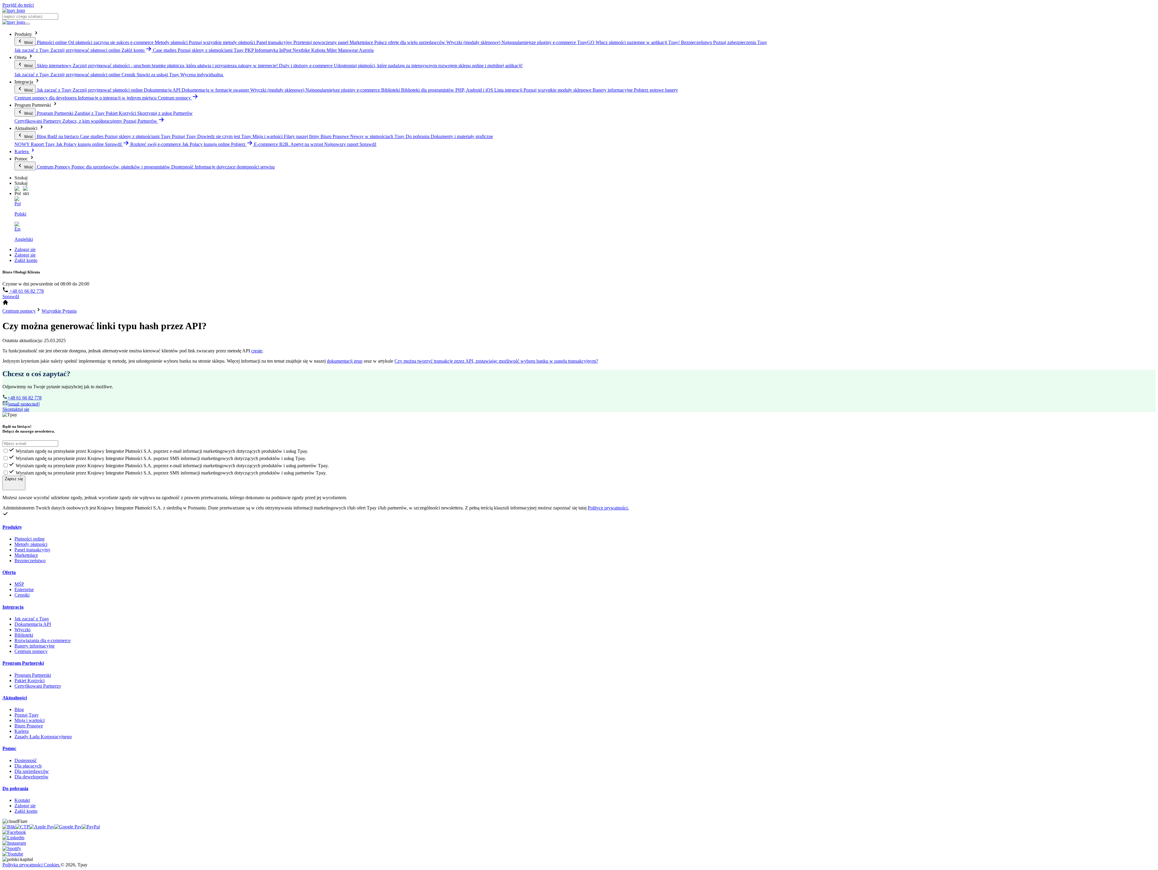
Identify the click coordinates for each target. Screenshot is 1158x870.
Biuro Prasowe (28, 725)
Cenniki (22, 594)
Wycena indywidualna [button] (202, 74)
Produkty (12, 527)
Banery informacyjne (34, 645)
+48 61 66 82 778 (26, 291)
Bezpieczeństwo (30, 560)
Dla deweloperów (31, 776)
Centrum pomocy (31, 651)
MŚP (19, 584)
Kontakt (22, 800)
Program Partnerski (23, 663)
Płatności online (29, 538)
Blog (19, 709)
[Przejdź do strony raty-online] (91, 826)
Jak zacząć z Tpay (31, 618)
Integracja (13, 607)
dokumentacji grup (344, 361)
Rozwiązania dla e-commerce (42, 640)
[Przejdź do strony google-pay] (68, 826)
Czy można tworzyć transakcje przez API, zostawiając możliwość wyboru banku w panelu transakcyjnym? (496, 361)
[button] (17, 191)
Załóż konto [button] (134, 50)
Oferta (9, 572)
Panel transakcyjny (32, 549)
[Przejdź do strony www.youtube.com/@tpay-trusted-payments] (12, 853)
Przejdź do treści (18, 5)
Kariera (22, 151)
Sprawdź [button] (114, 144)
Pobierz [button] (239, 144)
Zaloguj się (25, 249)
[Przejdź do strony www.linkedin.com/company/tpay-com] (13, 837)
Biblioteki (23, 635)
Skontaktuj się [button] (15, 409)
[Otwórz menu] (27, 24)
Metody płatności (30, 544)
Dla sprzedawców (31, 771)
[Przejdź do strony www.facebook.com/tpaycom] (14, 832)
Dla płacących (28, 765)
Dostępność (25, 760)
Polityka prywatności (23, 864)
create (256, 350)
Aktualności (14, 697)
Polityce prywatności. (608, 507)
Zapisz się (14, 479)
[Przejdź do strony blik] (8, 826)
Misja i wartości (29, 720)
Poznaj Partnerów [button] (140, 121)
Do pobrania (15, 788)
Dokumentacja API (32, 624)
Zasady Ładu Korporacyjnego (43, 736)
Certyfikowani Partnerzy (37, 686)
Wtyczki (22, 629)
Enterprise (24, 589)
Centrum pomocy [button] (175, 97)
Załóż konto (25, 260)
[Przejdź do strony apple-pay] (41, 826)
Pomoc (9, 748)
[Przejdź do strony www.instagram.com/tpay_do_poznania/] (14, 843)
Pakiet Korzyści (29, 680)
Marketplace (26, 555)
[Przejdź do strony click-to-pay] (22, 826)
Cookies (52, 864)
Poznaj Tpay (26, 714)
